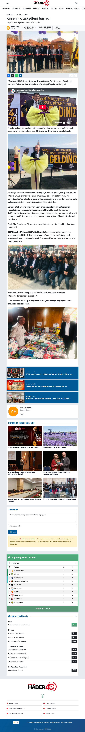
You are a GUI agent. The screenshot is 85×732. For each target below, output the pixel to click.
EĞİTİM (53, 9)
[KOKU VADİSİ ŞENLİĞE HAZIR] (60, 436)
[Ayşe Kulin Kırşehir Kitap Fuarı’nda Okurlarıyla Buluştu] (60, 461)
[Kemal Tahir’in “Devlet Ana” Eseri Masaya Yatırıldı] (25, 488)
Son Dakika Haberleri (16, 713)
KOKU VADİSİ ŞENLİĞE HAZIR (54, 447)
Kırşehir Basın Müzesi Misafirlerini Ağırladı (59, 499)
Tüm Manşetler (51, 708)
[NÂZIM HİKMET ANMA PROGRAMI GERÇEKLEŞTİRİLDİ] (25, 461)
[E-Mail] (21, 414)
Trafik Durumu (50, 703)
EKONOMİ (27, 9)
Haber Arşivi (50, 713)
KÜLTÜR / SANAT (72, 9)
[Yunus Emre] (13, 411)
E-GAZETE (6, 9)
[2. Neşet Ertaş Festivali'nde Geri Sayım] (25, 436)
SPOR (61, 9)
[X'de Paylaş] (12, 76)
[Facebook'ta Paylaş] (8, 76)
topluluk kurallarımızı (27, 539)
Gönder (13, 532)
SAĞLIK (45, 9)
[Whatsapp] (42, 696)
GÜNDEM (16, 9)
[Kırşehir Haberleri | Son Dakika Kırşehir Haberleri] (41, 3)
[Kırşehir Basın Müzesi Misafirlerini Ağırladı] (60, 488)
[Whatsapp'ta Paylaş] (16, 76)
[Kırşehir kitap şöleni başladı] (43, 52)
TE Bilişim (48, 729)
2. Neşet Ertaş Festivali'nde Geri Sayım (23, 447)
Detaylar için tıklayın (42, 609)
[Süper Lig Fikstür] (76, 616)
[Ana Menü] (7, 3)
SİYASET (36, 9)
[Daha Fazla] (20, 76)
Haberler (10, 14)
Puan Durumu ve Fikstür (16, 708)
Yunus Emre (25, 410)
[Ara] (76, 3)
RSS (16, 722)
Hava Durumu (13, 703)
